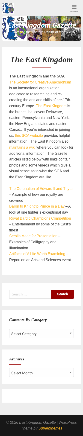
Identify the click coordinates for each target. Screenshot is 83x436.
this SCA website (29, 136)
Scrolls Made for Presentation (33, 236)
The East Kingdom (51, 106)
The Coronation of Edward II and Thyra (41, 189)
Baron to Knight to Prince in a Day (37, 206)
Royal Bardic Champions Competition (40, 218)
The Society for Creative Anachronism (40, 82)
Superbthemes (50, 428)
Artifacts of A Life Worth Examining (37, 254)
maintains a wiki (22, 147)
